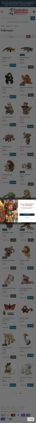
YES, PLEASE (27, 214)
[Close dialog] (35, 200)
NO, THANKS (27, 217)
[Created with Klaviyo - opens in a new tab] (18, 222)
